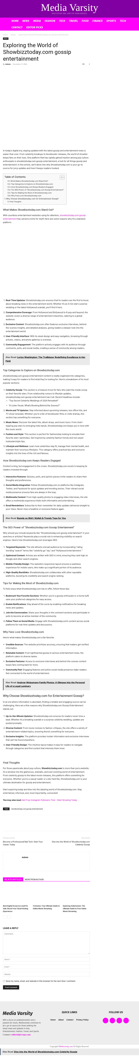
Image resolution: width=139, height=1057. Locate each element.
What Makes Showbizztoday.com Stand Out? (29, 181)
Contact (17, 27)
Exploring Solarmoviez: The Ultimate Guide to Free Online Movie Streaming (74, 908)
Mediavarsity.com (66, 1046)
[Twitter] (12, 70)
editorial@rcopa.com (21, 1034)
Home (15, 20)
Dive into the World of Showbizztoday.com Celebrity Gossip (71, 843)
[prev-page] (4, 916)
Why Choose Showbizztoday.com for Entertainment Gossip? (32, 199)
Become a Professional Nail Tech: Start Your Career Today (23, 843)
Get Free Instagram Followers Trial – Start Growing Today (49, 800)
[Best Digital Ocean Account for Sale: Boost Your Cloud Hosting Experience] (16, 894)
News (25, 20)
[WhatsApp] (24, 70)
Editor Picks (34, 27)
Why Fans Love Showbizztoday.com (26, 196)
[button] (132, 21)
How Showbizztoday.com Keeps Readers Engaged (32, 187)
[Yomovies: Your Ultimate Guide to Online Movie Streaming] (46, 894)
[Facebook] (5, 70)
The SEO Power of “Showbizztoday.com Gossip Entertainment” (37, 190)
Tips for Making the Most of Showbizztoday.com (31, 193)
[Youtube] (126, 1020)
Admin (8, 64)
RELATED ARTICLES (13, 879)
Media (37, 20)
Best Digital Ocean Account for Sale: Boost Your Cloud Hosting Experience (15, 908)
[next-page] (9, 916)
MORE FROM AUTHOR (34, 879)
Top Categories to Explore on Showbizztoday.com (32, 184)
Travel (73, 20)
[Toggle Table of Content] (61, 177)
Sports (111, 20)
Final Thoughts (15, 202)
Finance (97, 20)
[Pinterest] (18, 70)
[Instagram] (112, 1020)
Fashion (50, 20)
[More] (31, 70)
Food (85, 20)
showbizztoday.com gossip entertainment (27, 809)
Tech (62, 20)
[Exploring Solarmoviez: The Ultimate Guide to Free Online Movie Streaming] (76, 894)
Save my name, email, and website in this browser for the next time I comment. (41, 981)
